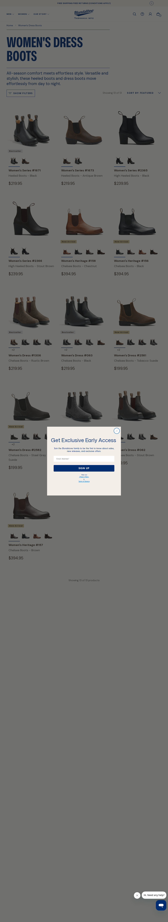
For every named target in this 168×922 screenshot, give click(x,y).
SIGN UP (84, 468)
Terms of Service (84, 481)
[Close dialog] (117, 431)
